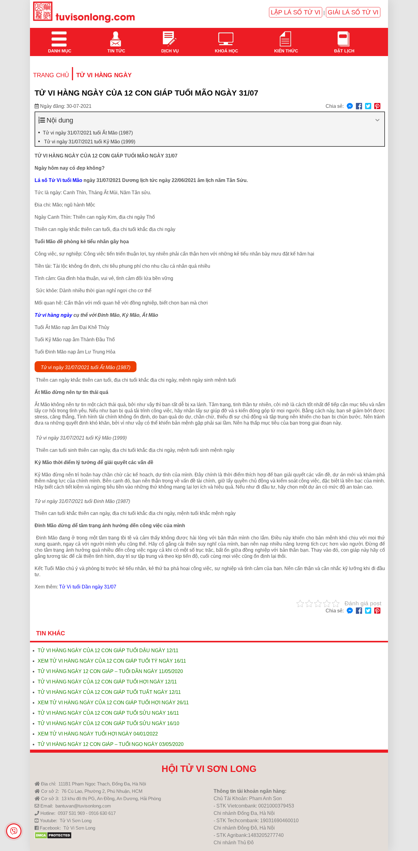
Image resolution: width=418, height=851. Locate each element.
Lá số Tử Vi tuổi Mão (58, 180)
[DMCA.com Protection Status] (53, 837)
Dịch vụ (169, 35)
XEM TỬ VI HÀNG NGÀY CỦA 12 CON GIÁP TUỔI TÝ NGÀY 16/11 (112, 661)
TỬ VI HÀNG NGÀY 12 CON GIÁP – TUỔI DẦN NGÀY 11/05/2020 (110, 671)
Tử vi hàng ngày (53, 315)
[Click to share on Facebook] (359, 106)
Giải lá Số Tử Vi (353, 12)
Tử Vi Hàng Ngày (104, 75)
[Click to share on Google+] (377, 106)
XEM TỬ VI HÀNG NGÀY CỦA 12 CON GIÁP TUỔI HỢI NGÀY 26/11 (113, 702)
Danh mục (59, 35)
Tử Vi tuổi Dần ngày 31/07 (87, 586)
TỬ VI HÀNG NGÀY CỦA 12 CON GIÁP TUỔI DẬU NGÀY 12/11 (108, 650)
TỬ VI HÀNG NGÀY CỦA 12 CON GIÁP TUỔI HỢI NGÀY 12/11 (107, 681)
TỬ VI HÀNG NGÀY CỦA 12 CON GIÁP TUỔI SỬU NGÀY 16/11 (108, 713)
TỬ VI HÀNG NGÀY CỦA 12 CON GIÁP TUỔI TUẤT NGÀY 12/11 (109, 692)
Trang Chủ (51, 75)
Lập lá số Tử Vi (295, 12)
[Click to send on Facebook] (350, 106)
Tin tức (115, 35)
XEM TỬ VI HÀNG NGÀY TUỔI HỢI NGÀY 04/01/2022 (98, 733)
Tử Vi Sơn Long (75, 820)
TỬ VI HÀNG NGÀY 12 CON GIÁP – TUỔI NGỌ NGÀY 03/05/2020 (111, 744)
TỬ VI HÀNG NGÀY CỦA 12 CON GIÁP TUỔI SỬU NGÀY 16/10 (108, 723)
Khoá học (226, 35)
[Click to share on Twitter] (368, 106)
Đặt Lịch (343, 35)
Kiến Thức (285, 35)
